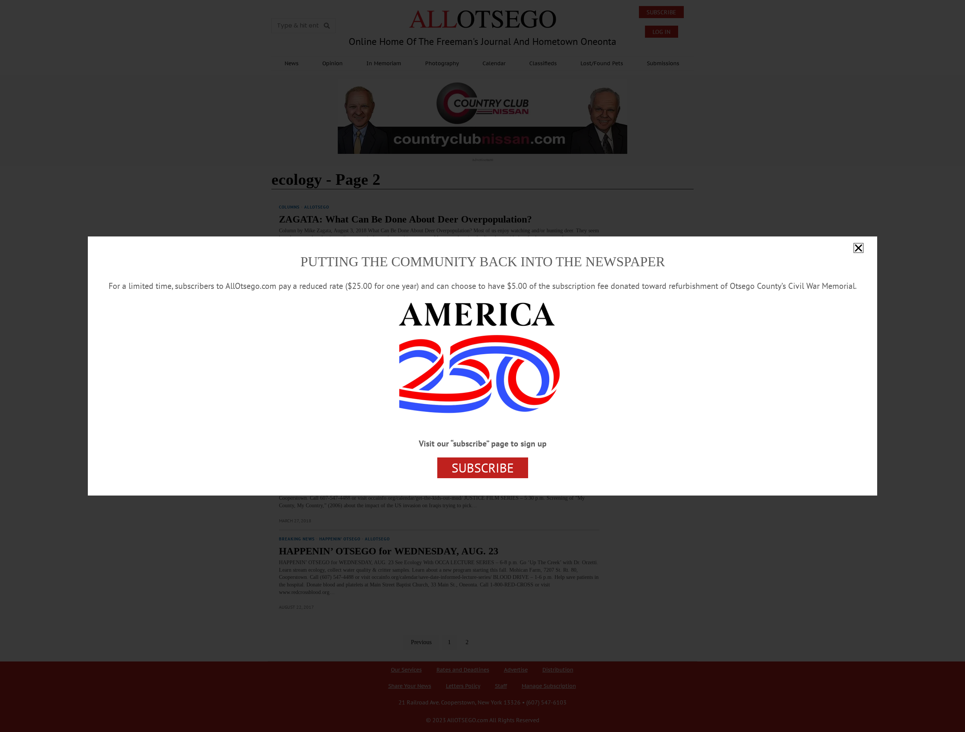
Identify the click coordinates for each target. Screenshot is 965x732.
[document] (482, 366)
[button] (858, 248)
